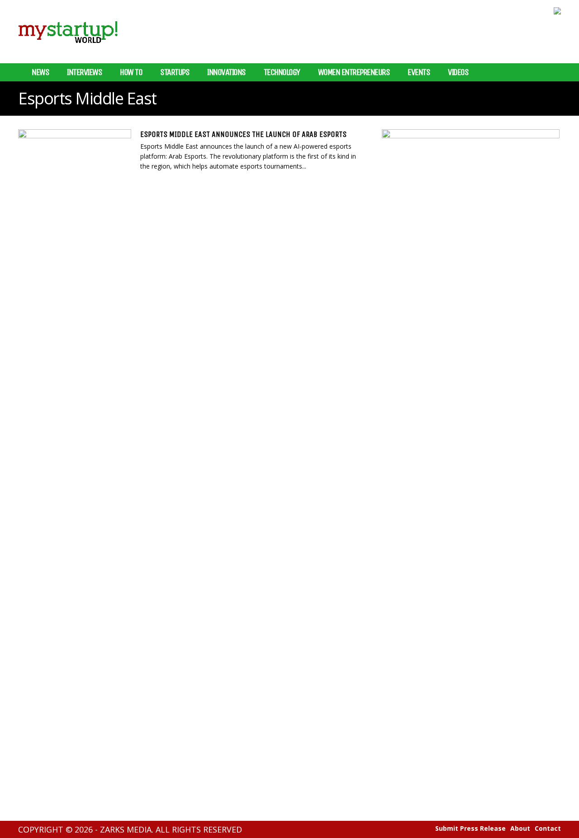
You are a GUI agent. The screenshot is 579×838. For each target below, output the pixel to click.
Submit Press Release (470, 828)
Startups (174, 72)
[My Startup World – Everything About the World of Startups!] (68, 48)
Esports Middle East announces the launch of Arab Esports (243, 134)
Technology (282, 72)
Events (419, 72)
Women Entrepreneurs (354, 72)
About (520, 828)
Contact (548, 828)
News (40, 72)
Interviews (84, 72)
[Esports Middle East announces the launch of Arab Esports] (74, 155)
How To (131, 72)
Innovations (226, 72)
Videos (458, 72)
